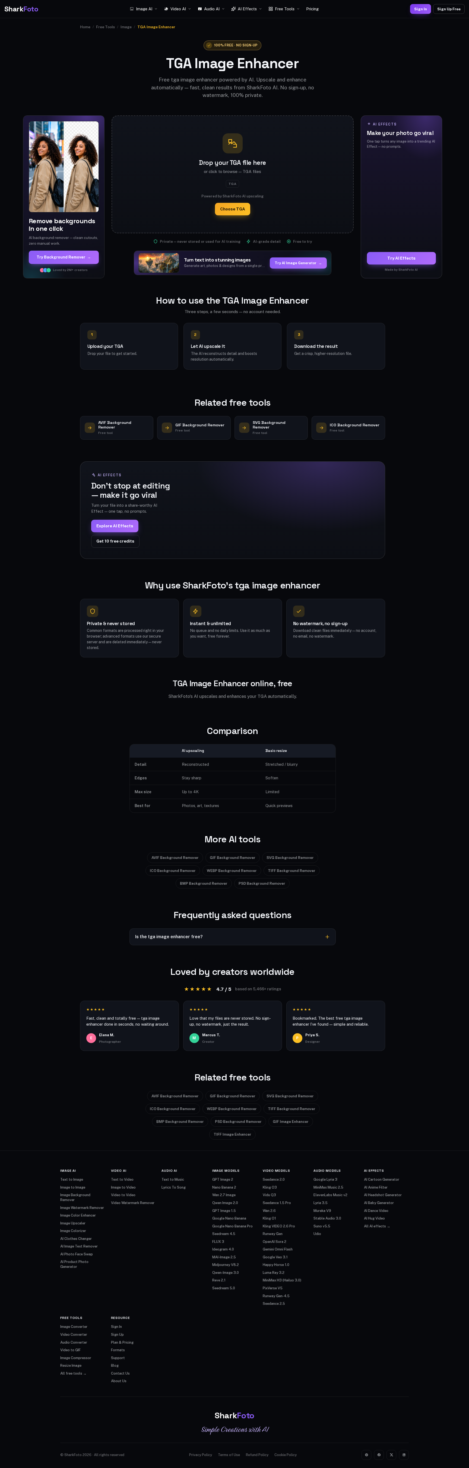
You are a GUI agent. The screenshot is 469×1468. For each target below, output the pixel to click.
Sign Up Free (449, 9)
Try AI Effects (401, 258)
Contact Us (120, 1373)
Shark (21, 9)
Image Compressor (75, 1358)
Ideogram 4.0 (223, 1249)
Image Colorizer (73, 1231)
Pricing (312, 9)
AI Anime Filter (376, 1187)
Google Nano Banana (229, 1218)
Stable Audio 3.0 (327, 1218)
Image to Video (123, 1187)
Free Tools (105, 27)
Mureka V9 (322, 1211)
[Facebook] (379, 1455)
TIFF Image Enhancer (232, 1134)
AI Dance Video (376, 1211)
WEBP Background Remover (232, 870)
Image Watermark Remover (82, 1208)
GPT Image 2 (222, 1179)
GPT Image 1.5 (224, 1211)
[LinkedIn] (404, 1455)
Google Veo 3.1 (275, 1257)
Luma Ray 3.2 (273, 1273)
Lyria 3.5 (320, 1203)
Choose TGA (232, 209)
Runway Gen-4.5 (276, 1296)
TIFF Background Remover (291, 870)
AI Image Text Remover (79, 1246)
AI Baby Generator (379, 1203)
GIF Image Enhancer (291, 1121)
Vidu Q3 (269, 1195)
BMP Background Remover (203, 883)
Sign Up (117, 1334)
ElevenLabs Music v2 (330, 1195)
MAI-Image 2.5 (224, 1257)
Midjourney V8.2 (225, 1265)
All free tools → (73, 1373)
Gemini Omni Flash (278, 1249)
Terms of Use (229, 1455)
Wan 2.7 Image (224, 1195)
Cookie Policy (285, 1455)
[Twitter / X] (391, 1455)
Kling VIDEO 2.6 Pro (279, 1226)
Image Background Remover (75, 1197)
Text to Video (122, 1179)
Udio (317, 1234)
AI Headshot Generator (383, 1195)
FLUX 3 (218, 1242)
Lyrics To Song (173, 1187)
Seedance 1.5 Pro (277, 1203)
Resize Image (70, 1365)
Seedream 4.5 (223, 1234)
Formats (118, 1350)
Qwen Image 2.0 (225, 1203)
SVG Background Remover (290, 857)
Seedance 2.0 (274, 1179)
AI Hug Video (374, 1218)
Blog (115, 1365)
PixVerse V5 (273, 1288)
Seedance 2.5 (274, 1304)
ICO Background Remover (173, 870)
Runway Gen (273, 1234)
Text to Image (71, 1179)
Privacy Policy (200, 1455)
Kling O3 (270, 1187)
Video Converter (73, 1334)
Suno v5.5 (321, 1226)
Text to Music (172, 1179)
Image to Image (72, 1187)
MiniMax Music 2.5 (328, 1187)
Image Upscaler (72, 1223)
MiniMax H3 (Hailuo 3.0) (282, 1280)
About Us (118, 1381)
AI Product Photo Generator (74, 1264)
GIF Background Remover (232, 857)
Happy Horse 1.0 (276, 1265)
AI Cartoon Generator (381, 1179)
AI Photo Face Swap (76, 1254)
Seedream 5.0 (223, 1288)
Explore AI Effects (114, 526)
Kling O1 (269, 1218)
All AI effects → (377, 1226)
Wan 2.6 (269, 1211)
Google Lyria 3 (325, 1179)
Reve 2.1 (219, 1280)
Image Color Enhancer (78, 1215)
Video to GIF (70, 1350)
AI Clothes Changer (76, 1239)
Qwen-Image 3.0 (225, 1273)
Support (118, 1358)
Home (85, 27)
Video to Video (123, 1195)
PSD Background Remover (262, 883)
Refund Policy (257, 1455)
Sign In (420, 9)
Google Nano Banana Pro (232, 1226)
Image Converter (73, 1327)
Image (126, 27)
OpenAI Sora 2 (274, 1242)
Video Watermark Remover (132, 1203)
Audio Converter (73, 1342)
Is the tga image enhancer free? (169, 936)
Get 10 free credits (115, 541)
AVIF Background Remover (175, 857)
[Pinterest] (366, 1455)
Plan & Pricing (122, 1342)
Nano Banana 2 (224, 1187)
